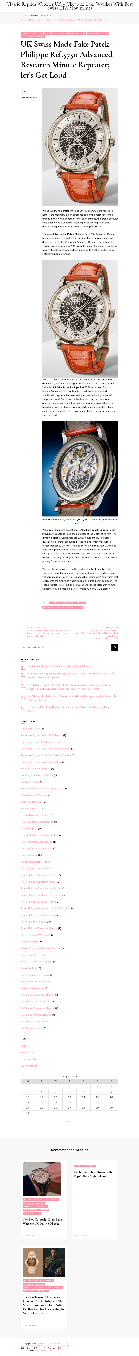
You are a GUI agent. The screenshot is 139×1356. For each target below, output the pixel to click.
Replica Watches (30, 941)
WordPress (44, 1350)
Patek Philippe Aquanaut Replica (39, 875)
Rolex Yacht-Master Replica (36, 981)
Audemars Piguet (30, 728)
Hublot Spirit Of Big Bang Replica (39, 835)
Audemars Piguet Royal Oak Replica (41, 762)
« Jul (68, 1121)
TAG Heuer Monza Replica (35, 1021)
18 (41, 1102)
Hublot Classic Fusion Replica (37, 821)
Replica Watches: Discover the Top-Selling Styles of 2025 (93, 1174)
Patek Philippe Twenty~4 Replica (39, 928)
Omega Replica (29, 855)
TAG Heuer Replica (31, 1028)
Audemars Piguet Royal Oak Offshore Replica (46, 755)
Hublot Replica (29, 828)
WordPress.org (29, 1065)
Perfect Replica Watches (33, 37)
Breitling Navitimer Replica (35, 768)
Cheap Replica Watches (34, 795)
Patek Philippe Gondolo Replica (38, 901)
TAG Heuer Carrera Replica (36, 1001)
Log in (24, 1045)
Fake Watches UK (30, 808)
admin (23, 92)
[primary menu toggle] (3, 6)
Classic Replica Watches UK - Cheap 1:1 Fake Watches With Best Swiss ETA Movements (44, 1344)
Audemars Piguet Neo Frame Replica (41, 742)
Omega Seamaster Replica (35, 861)
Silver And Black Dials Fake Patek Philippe (62, 607)
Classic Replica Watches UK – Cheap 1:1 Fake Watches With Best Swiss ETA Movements (70, 6)
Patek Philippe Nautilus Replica (38, 915)
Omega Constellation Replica (37, 848)
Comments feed (29, 1059)
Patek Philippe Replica (98, 33)
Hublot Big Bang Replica (34, 815)
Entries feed (27, 1052)
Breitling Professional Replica (37, 775)
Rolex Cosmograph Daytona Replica (40, 948)
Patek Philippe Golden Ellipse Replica (42, 895)
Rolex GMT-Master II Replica (37, 961)
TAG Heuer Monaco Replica (36, 1015)
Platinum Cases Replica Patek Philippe (67, 603)
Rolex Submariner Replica (35, 975)
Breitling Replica (30, 782)
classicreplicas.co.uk (32, 33)
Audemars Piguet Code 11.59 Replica (41, 735)
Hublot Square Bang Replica (36, 841)
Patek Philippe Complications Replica (41, 888)
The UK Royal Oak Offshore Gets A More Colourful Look (59, 666)
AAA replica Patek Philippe (68, 234)
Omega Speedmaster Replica (37, 868)
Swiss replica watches (33, 988)
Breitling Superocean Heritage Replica (42, 788)
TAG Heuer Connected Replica (37, 1008)
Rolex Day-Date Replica (34, 955)
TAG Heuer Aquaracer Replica (37, 995)
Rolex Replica (28, 968)
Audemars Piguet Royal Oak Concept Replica (45, 748)
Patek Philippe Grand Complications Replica (65, 33)
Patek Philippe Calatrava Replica (39, 881)
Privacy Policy (55, 1350)
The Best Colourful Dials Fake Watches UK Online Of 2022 (42, 1222)
